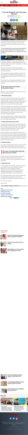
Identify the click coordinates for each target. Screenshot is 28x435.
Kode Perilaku (11, 423)
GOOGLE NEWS (23, 185)
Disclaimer (14, 424)
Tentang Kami (4, 422)
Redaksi (13, 422)
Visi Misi (9, 422)
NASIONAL (6, 5)
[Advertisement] (14, 216)
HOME (2, 5)
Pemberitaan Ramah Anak (19, 423)
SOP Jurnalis (5, 423)
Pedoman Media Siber (19, 422)
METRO (18, 5)
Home (2, 8)
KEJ (25, 422)
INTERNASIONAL (13, 5)
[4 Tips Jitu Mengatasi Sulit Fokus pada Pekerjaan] (11, 20)
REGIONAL (23, 5)
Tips (4, 8)
